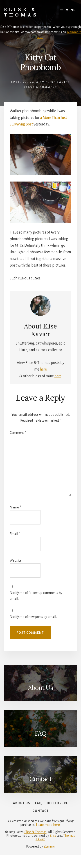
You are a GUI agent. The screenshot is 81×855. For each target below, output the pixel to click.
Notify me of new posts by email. (33, 617)
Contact (40, 779)
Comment (18, 433)
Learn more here (48, 825)
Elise (53, 835)
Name (15, 507)
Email (15, 534)
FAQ (40, 733)
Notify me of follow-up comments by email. (36, 595)
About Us (40, 688)
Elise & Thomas (21, 12)
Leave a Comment (40, 87)
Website (16, 560)
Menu (71, 10)
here (43, 369)
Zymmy (49, 846)
